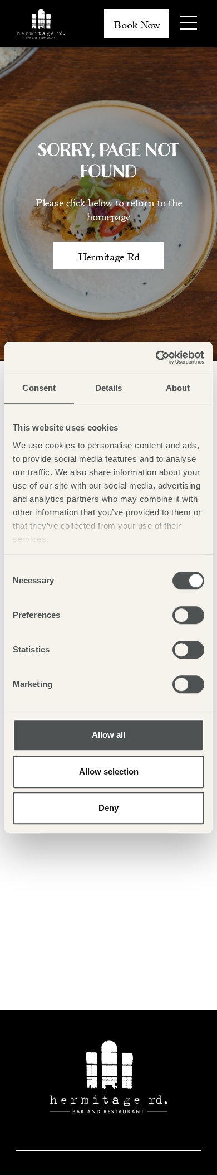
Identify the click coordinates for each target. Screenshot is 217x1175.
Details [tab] (108, 388)
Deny (108, 808)
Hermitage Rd (109, 256)
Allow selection (109, 771)
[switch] (188, 615)
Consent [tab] (39, 388)
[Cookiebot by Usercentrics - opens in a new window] (156, 357)
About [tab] (178, 388)
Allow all (108, 734)
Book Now (137, 24)
